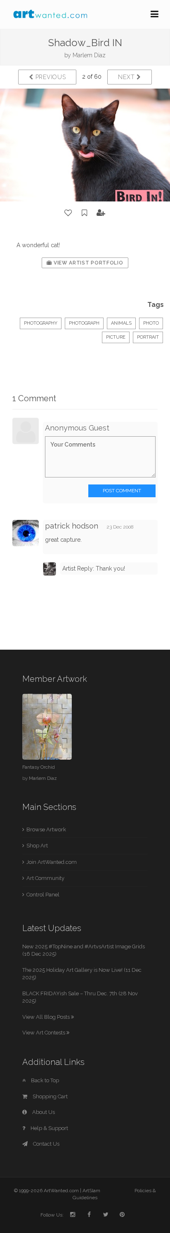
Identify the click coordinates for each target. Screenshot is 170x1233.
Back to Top (44, 1080)
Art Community (45, 878)
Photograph (84, 323)
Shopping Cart (49, 1096)
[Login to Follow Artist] (101, 213)
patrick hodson (71, 526)
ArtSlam (91, 1190)
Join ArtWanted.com (51, 862)
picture (115, 337)
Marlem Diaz (89, 55)
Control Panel (42, 894)
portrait (148, 337)
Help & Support (48, 1128)
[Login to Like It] (68, 213)
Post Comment (122, 491)
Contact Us (45, 1144)
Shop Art (37, 845)
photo (151, 323)
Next (127, 77)
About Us (43, 1112)
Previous (49, 77)
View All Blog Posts (46, 1017)
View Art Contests (44, 1032)
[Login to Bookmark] (84, 213)
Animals (121, 323)
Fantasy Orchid (38, 767)
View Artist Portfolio (87, 263)
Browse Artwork (46, 829)
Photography (40, 323)
